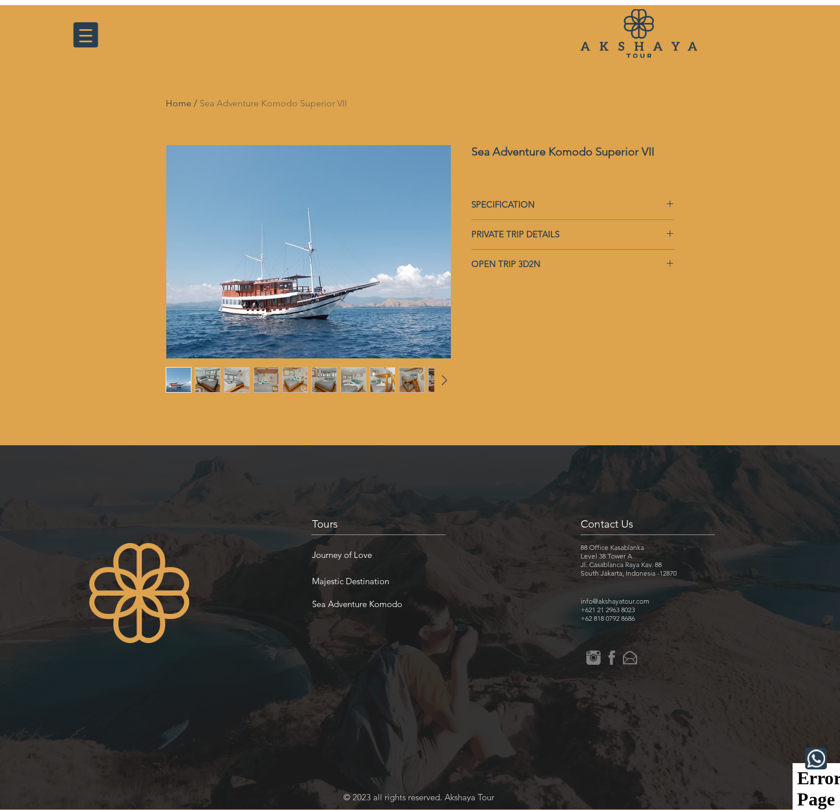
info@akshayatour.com (615, 601)
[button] (342, 554)
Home (178, 103)
